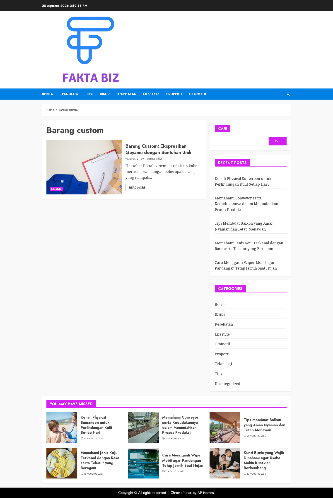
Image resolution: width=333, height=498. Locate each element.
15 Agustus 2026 (93, 474)
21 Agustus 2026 (256, 436)
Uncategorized (227, 383)
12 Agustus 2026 (174, 471)
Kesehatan (126, 94)
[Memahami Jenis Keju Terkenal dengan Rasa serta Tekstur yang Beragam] (61, 463)
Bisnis (105, 94)
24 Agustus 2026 (175, 438)
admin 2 (133, 159)
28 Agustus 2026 (93, 438)
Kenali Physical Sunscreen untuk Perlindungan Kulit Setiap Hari (96, 425)
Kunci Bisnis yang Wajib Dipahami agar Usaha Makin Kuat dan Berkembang (264, 460)
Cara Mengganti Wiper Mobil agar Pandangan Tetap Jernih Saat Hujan (246, 265)
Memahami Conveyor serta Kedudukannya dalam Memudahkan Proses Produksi (246, 204)
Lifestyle (151, 94)
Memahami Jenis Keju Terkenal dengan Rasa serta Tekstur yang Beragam (100, 460)
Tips (89, 94)
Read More (137, 188)
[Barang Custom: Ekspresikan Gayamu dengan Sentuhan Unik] (84, 167)
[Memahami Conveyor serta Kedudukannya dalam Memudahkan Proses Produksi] (143, 427)
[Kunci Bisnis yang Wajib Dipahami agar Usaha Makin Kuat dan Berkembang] (225, 463)
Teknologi (69, 94)
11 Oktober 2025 (153, 159)
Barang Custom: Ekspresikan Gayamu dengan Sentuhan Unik (158, 149)
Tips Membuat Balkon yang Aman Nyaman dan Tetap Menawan (264, 425)
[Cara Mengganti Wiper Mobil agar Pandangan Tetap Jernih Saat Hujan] (143, 463)
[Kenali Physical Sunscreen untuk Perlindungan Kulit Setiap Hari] (61, 427)
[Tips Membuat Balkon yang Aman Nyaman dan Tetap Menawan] (225, 427)
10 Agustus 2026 (256, 474)
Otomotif (198, 94)
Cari (222, 128)
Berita (47, 94)
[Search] (288, 94)
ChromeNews (181, 492)
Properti (174, 94)
